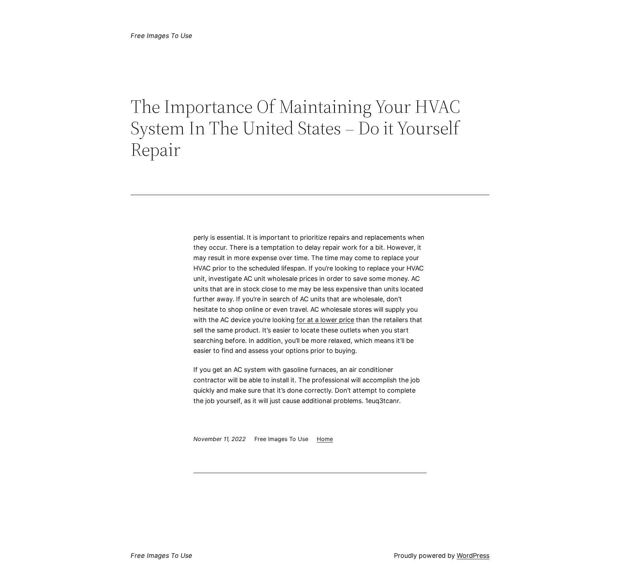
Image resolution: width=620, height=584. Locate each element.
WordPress (473, 555)
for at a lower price (325, 320)
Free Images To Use (161, 35)
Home (325, 438)
